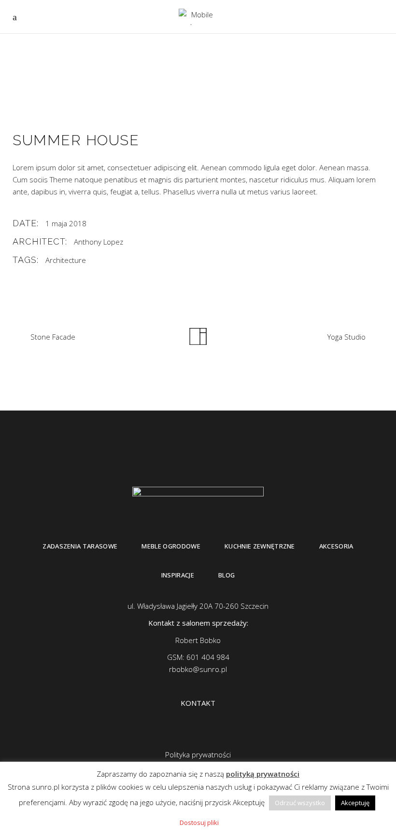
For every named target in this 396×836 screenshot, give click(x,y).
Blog (226, 575)
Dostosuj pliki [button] (199, 822)
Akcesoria (336, 546)
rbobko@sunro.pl (198, 669)
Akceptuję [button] (355, 802)
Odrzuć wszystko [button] (300, 802)
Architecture (65, 260)
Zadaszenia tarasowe (79, 546)
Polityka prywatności (198, 754)
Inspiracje (177, 575)
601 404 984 (207, 657)
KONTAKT (198, 703)
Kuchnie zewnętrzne (260, 546)
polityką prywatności (262, 774)
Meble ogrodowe (170, 546)
